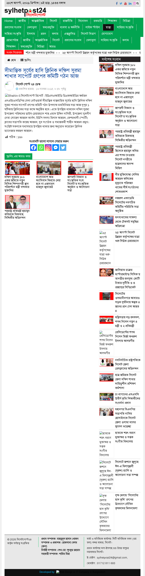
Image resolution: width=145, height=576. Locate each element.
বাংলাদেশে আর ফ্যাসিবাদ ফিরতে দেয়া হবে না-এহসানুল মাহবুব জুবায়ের (48, 182)
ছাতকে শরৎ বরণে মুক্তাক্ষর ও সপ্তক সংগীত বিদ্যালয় (125, 437)
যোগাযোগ (107, 34)
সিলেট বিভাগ (88, 34)
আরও (52, 46)
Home (9, 21)
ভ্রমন (43, 34)
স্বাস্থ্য (108, 27)
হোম (13, 60)
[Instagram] (48, 147)
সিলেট (53, 21)
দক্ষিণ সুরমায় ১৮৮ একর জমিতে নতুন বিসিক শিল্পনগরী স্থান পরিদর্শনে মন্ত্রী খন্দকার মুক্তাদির (17, 183)
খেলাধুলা (32, 27)
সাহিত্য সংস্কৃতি (125, 27)
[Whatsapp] (41, 147)
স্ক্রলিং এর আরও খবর (18, 156)
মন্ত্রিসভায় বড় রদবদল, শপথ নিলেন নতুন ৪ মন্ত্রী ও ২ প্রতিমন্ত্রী (127, 321)
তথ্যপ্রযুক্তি (48, 27)
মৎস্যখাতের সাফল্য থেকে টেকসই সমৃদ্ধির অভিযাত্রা (126, 222)
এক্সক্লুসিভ (69, 34)
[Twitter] (63, 147)
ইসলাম (31, 34)
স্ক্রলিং (27, 60)
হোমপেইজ (12, 40)
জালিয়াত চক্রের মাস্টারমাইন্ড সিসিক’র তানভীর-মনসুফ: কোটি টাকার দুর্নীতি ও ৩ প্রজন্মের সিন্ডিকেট (127, 278)
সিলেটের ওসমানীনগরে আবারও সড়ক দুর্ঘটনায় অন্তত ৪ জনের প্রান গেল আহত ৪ (127, 302)
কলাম (55, 34)
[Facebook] (33, 147)
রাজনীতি (67, 21)
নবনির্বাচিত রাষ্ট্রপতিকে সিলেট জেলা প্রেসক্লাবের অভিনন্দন (127, 364)
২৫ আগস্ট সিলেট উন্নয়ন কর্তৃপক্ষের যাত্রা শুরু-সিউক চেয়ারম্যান (91, 53)
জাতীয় (22, 21)
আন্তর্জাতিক (38, 21)
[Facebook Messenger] (55, 147)
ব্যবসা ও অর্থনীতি (70, 27)
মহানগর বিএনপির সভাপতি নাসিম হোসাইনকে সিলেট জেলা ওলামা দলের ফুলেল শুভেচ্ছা (125, 417)
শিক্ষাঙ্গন (112, 21)
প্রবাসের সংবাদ (13, 27)
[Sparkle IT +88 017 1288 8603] (81, 572)
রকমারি (98, 21)
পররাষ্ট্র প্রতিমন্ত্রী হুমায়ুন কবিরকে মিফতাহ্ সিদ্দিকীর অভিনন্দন (17, 214)
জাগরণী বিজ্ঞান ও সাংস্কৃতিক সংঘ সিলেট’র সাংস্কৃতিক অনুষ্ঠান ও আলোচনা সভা (78, 183)
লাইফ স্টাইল (93, 27)
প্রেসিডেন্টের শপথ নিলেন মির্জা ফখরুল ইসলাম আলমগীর (126, 336)
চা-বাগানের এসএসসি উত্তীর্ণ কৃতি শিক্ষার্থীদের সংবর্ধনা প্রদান (127, 399)
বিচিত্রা (126, 21)
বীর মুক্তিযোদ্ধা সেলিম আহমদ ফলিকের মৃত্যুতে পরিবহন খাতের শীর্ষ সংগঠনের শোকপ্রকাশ (127, 183)
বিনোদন (83, 21)
